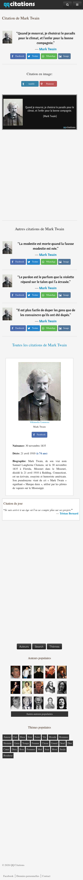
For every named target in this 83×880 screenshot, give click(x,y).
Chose (45, 743)
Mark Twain (48, 49)
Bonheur (8, 755)
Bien (22, 737)
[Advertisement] (41, 176)
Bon (21, 749)
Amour (7, 737)
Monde (52, 737)
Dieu (14, 749)
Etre (30, 737)
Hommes (63, 737)
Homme (7, 743)
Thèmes (54, 646)
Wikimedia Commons (39, 422)
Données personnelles (27, 876)
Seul (62, 743)
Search (39, 646)
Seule (63, 749)
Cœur (6, 749)
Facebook (8, 876)
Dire (70, 743)
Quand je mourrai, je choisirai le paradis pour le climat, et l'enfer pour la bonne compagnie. (46, 38)
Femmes (31, 749)
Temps (25, 743)
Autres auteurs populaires (39, 714)
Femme (35, 743)
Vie (44, 737)
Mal (40, 749)
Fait (15, 737)
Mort (54, 749)
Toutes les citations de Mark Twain (39, 344)
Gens (16, 743)
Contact (46, 876)
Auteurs (24, 646)
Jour (47, 749)
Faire (37, 737)
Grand (54, 743)
